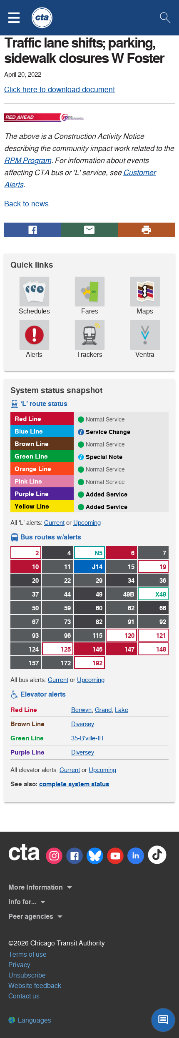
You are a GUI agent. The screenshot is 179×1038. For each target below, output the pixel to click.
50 (35, 608)
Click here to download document (59, 89)
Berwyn (81, 709)
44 (67, 594)
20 (35, 580)
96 (67, 635)
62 (131, 608)
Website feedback (34, 985)
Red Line (28, 418)
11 (67, 566)
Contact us (24, 996)
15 (131, 566)
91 (131, 621)
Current (54, 522)
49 (99, 594)
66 (162, 608)
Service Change (108, 432)
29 (99, 580)
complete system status (74, 783)
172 (66, 663)
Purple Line (32, 493)
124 (34, 649)
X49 (160, 594)
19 (162, 566)
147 (129, 649)
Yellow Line (32, 506)
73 (67, 621)
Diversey (82, 723)
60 (99, 608)
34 (131, 580)
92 (162, 621)
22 (67, 580)
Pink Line (28, 481)
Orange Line (33, 468)
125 (66, 649)
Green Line (31, 456)
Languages (33, 1020)
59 (67, 608)
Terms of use (27, 954)
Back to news (26, 204)
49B (128, 594)
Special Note (104, 457)
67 (35, 621)
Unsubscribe (27, 975)
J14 (97, 566)
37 (35, 594)
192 (97, 663)
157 (34, 663)
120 (129, 635)
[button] (19, 17)
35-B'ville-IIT (87, 738)
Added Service (106, 494)
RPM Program (27, 160)
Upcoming (87, 522)
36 (162, 580)
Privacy (19, 964)
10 (35, 566)
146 (97, 649)
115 (97, 635)
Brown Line (32, 443)
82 (99, 621)
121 (161, 635)
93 (35, 635)
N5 (98, 553)
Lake (121, 709)
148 (161, 649)
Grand (103, 709)
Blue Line (29, 431)
